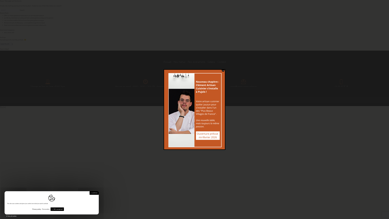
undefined (94, 193)
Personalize (46, 209)
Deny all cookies (11, 216)
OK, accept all (58, 209)
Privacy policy (36, 209)
